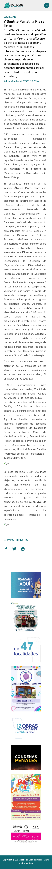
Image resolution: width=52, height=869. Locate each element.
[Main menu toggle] (46, 5)
